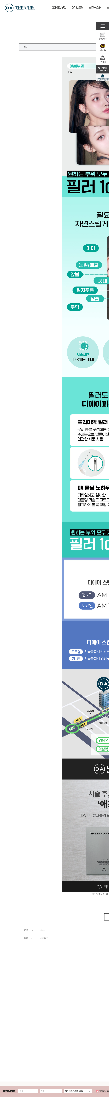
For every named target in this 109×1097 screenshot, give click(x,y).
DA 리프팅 (77, 7)
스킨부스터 (95, 7)
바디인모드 (44, 938)
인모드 (42, 930)
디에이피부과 (58, 7)
